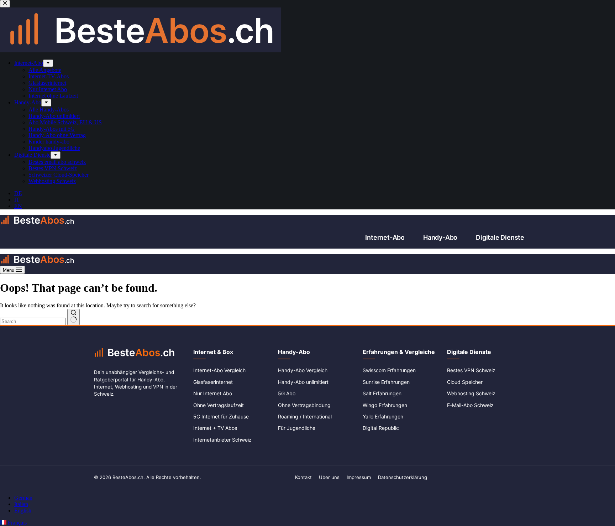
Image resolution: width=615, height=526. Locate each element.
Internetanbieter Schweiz (222, 440)
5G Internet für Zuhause (221, 416)
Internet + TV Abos (215, 428)
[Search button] (73, 317)
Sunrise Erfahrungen (386, 382)
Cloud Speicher (465, 382)
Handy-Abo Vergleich (302, 370)
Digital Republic (381, 428)
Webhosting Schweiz (471, 393)
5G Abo (286, 393)
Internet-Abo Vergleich (219, 370)
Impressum (359, 477)
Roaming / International (305, 416)
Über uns (329, 477)
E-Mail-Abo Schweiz (470, 405)
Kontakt (303, 477)
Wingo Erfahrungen (385, 405)
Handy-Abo (440, 237)
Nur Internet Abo (212, 393)
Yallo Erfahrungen (383, 416)
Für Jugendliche (296, 428)
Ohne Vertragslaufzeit (218, 405)
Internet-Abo (385, 237)
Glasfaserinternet (213, 382)
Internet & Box (213, 351)
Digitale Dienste (500, 237)
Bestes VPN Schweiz (471, 370)
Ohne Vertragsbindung (304, 405)
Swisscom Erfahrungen (389, 370)
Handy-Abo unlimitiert (303, 382)
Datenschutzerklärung (402, 477)
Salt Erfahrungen (382, 393)
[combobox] (33, 321)
